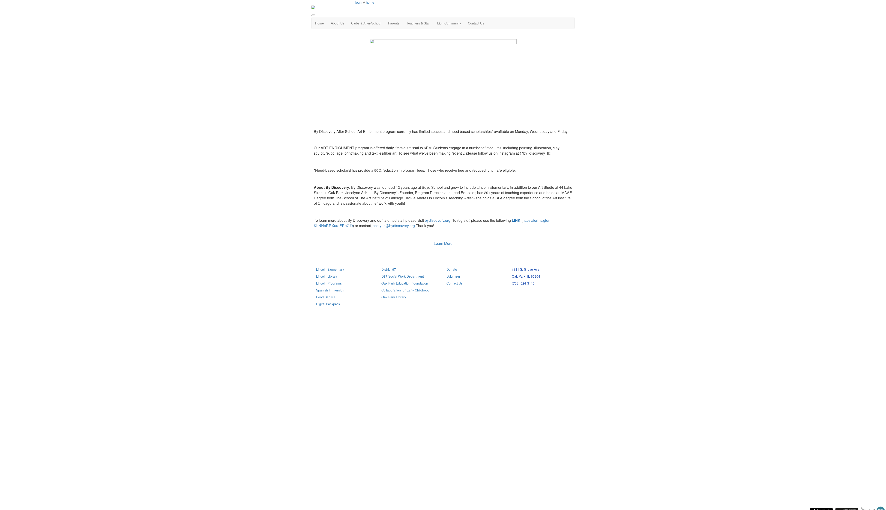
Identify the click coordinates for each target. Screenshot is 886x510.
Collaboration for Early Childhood (405, 290)
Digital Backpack (328, 304)
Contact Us (476, 23)
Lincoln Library (327, 276)
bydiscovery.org (437, 220)
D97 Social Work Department (402, 276)
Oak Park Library (393, 297)
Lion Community (449, 23)
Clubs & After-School (366, 23)
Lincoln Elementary (330, 269)
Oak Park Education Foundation (404, 283)
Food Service (325, 297)
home (370, 2)
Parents (393, 23)
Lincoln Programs (329, 283)
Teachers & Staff (418, 23)
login (358, 2)
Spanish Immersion (330, 290)
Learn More (443, 243)
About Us (337, 23)
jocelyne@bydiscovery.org (393, 225)
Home (319, 23)
